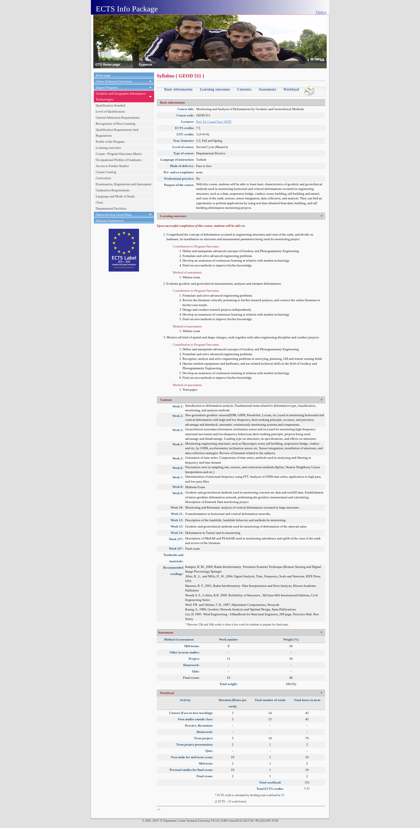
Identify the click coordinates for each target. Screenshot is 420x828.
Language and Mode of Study (115, 196)
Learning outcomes (108, 148)
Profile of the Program (110, 141)
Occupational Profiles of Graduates (118, 160)
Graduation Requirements (113, 190)
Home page (103, 75)
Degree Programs (107, 87)
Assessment (267, 89)
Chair (99, 202)
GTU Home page (107, 64)
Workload (291, 89)
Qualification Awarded (110, 105)
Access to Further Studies (112, 166)
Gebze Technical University (114, 81)
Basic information (178, 89)
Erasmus (145, 64)
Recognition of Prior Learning (115, 123)
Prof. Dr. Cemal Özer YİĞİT (214, 121)
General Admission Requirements (118, 117)
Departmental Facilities (111, 208)
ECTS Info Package (127, 8)
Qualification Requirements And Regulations (117, 132)
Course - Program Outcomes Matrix (119, 154)
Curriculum (103, 178)
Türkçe (320, 12)
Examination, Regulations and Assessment (123, 184)
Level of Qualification (110, 111)
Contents (244, 89)
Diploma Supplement (110, 220)
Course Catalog (106, 172)
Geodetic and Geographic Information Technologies (121, 96)
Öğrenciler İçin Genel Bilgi (113, 214)
